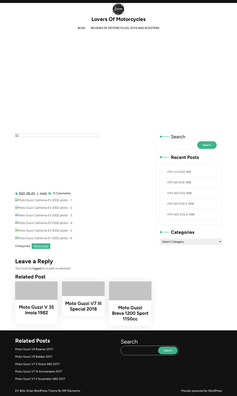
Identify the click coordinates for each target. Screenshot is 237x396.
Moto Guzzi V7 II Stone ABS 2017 (37, 364)
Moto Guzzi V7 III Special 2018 (83, 306)
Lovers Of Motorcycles (118, 19)
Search (178, 136)
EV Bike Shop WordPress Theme (36, 390)
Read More (35, 290)
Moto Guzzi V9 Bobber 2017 (33, 356)
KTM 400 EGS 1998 (179, 193)
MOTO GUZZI (113, 89)
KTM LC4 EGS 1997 (179, 172)
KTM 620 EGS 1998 (179, 182)
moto (43, 193)
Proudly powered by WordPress (201, 390)
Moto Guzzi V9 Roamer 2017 (34, 349)
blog (81, 28)
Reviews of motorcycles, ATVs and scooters (125, 28)
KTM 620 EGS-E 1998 (180, 203)
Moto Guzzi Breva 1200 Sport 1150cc (130, 313)
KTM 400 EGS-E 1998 (180, 214)
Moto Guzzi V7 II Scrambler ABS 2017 (40, 379)
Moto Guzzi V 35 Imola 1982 (36, 309)
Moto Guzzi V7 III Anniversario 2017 (38, 371)
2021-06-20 (27, 194)
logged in (38, 268)
